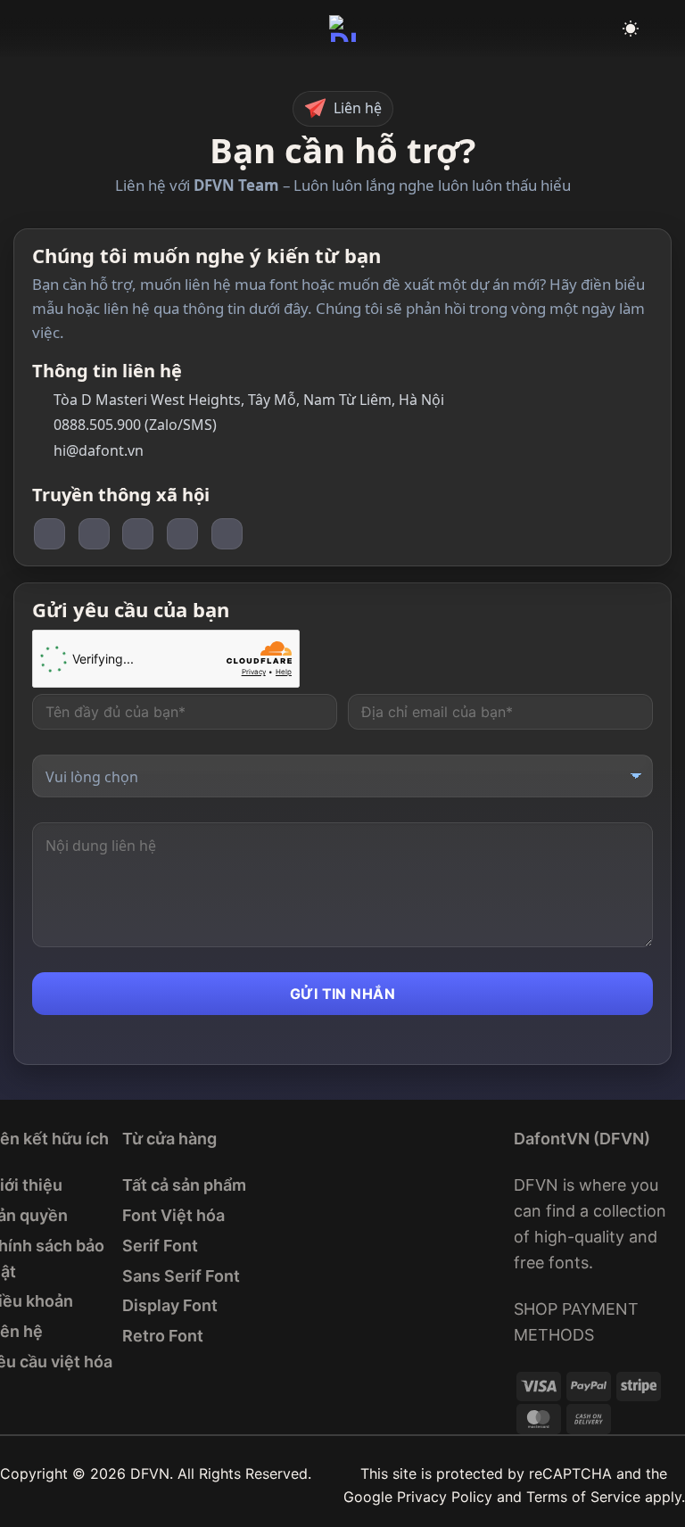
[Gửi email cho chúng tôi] (182, 533)
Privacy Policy (444, 1497)
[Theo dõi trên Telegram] (227, 533)
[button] (24, 28)
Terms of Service (583, 1497)
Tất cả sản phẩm (184, 1185)
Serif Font (160, 1245)
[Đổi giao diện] (630, 29)
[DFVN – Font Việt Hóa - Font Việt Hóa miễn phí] (342, 28)
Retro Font (162, 1335)
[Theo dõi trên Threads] (137, 533)
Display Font (170, 1305)
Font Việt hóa (173, 1215)
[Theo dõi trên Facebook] (49, 533)
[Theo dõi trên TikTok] (94, 533)
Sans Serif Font (181, 1276)
